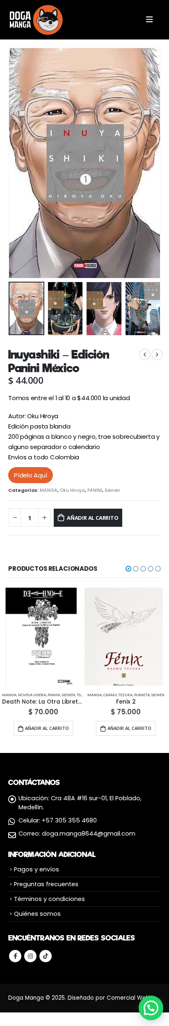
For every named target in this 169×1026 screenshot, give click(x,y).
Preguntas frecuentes (46, 884)
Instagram (30, 956)
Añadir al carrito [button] (47, 728)
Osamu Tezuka (117, 694)
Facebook (15, 956)
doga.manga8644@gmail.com (88, 833)
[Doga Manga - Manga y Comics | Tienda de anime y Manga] (37, 19)
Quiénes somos (37, 914)
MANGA (48, 490)
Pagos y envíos (36, 869)
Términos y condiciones (49, 899)
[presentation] (18, 163)
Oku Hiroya (72, 490)
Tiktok (45, 956)
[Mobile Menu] (149, 20)
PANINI (94, 490)
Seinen (112, 490)
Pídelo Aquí (30, 475)
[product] (41, 637)
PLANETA (142, 694)
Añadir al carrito (93, 517)
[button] (128, 569)
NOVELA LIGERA (32, 694)
